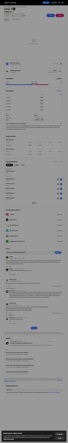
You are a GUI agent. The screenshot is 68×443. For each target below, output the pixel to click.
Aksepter (59, 434)
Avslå (59, 438)
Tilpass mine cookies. (8, 439)
